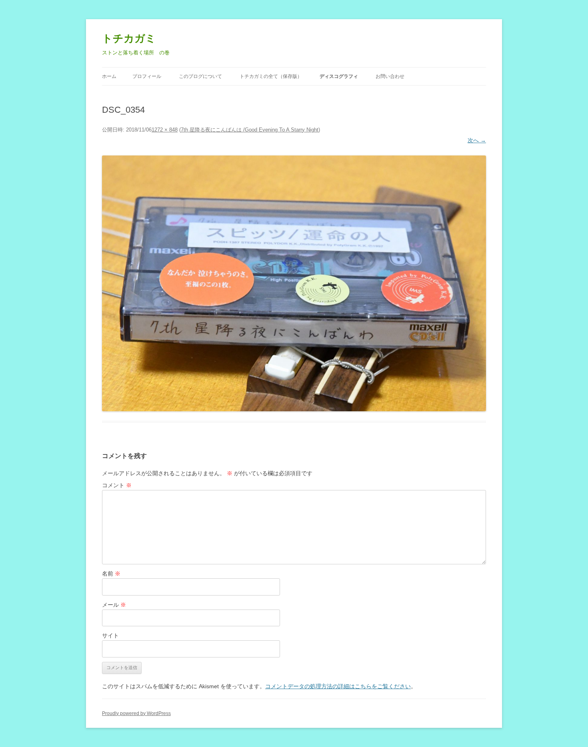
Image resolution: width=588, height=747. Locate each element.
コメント (117, 485)
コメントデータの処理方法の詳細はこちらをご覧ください (338, 686)
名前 (111, 573)
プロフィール (146, 76)
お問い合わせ (390, 76)
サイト (110, 635)
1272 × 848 (165, 130)
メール (114, 605)
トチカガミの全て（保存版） (271, 76)
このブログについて (200, 76)
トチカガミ (129, 38)
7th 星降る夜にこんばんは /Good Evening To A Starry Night (249, 130)
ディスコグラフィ (339, 76)
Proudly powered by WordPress (136, 713)
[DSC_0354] (294, 283)
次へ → (477, 140)
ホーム (109, 76)
